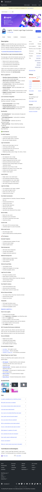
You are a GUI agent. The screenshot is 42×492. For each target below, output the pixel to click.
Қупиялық (3, 469)
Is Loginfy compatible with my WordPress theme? (11, 399)
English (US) (39, 55)
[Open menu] (40, 1)
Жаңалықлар (4, 465)
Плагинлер (13, 467)
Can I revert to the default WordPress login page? (11, 412)
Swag (33, 469)
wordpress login (37, 67)
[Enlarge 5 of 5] (16, 389)
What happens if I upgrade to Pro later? (9, 430)
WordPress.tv (25, 469)
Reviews (9, 37)
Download (38, 31)
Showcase (13, 463)
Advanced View (32, 70)
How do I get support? (5, 440)
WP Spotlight (5, 370)
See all (39, 90)
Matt (2, 475)
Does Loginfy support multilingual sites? (9, 437)
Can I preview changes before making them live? (11, 406)
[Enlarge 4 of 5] (7, 389)
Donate (34, 467)
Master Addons (6, 373)
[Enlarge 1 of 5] (7, 384)
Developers (24, 467)
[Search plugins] (13, 12)
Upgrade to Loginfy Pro (7, 352)
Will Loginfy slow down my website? (8, 402)
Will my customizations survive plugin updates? (10, 423)
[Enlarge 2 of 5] (16, 384)
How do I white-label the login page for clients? (10, 426)
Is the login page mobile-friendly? (7, 409)
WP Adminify (5, 362)
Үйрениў (23, 463)
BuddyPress (4, 478)
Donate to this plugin (33, 111)
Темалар (13, 465)
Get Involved (34, 463)
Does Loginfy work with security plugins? (9, 416)
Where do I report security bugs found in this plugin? (11, 444)
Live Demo (4, 51)
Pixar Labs (11, 32)
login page (38, 62)
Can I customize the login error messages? (9, 433)
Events (33, 465)
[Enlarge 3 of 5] (25, 384)
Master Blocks (6, 376)
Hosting (2, 467)
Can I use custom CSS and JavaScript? (9, 419)
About (2, 463)
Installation (16, 37)
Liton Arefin (18, 455)
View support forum (33, 101)
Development (23, 37)
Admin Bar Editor (6, 367)
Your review (31, 90)
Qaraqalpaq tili (6, 483)
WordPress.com (5, 473)
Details (3, 37)
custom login (38, 58)
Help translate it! (30, 8)
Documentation (10, 51)
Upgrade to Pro (18, 51)
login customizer (37, 60)
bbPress (3, 476)
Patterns (13, 469)
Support (39, 37)
